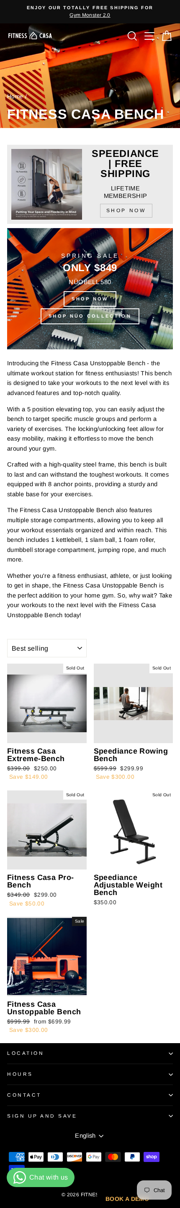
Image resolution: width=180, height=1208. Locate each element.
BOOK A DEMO (127, 1198)
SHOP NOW (90, 298)
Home (15, 96)
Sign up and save (42, 1115)
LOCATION (25, 1053)
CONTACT (24, 1095)
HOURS (20, 1074)
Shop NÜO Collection (90, 315)
